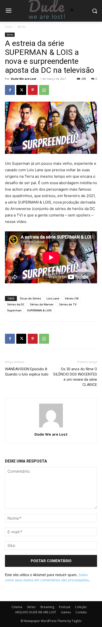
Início (8, 27)
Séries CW (71, 298)
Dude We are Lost (23, 79)
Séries (21, 27)
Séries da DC (16, 304)
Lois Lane (53, 298)
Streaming (47, 607)
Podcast (64, 607)
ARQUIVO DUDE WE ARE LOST (35, 612)
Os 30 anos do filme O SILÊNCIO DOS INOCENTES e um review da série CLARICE (75, 377)
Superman (14, 310)
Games (66, 612)
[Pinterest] (33, 90)
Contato (81, 612)
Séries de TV (67, 304)
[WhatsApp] (44, 90)
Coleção (81, 607)
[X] (21, 90)
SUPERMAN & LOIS (39, 310)
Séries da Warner (42, 304)
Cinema (17, 607)
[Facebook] (10, 90)
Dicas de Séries (30, 298)
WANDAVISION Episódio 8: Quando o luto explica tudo (27, 371)
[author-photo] (51, 427)
